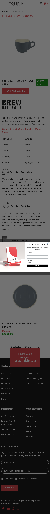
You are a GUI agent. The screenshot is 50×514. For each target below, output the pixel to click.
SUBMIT (37, 265)
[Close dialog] (48, 243)
